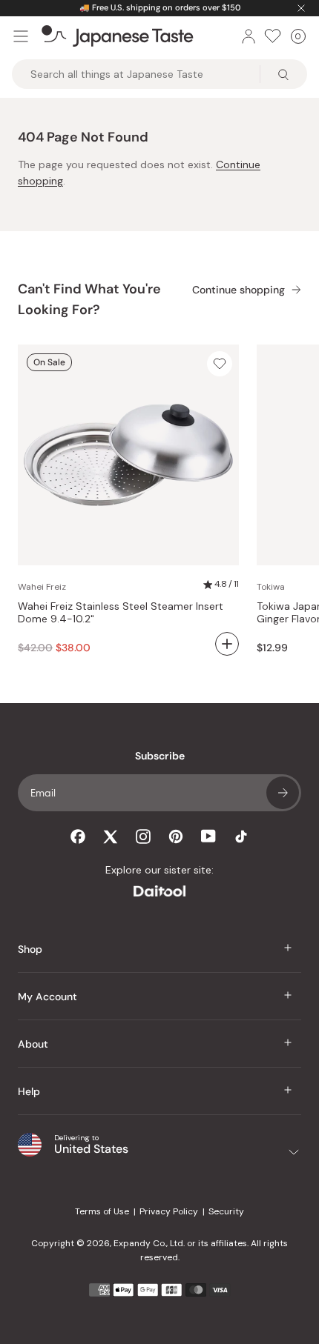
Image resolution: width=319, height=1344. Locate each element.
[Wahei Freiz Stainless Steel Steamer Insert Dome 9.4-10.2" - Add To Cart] (227, 644)
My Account (47, 996)
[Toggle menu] (21, 36)
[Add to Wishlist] (219, 364)
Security (226, 1211)
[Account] (248, 36)
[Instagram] (143, 836)
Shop (30, 949)
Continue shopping (238, 290)
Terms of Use (102, 1211)
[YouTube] (208, 836)
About (33, 1044)
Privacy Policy (168, 1211)
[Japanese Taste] (118, 36)
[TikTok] (241, 836)
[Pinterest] (175, 836)
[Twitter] (110, 836)
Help (29, 1091)
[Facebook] (77, 836)
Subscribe (282, 792)
